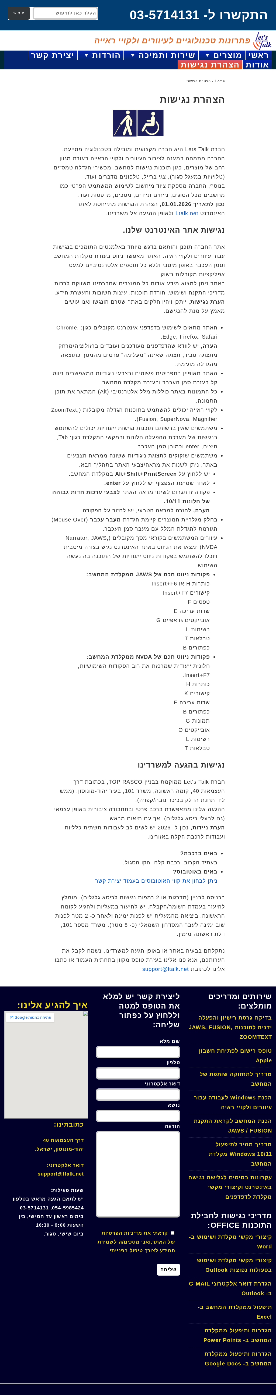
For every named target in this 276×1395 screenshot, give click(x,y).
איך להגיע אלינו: (52, 1005)
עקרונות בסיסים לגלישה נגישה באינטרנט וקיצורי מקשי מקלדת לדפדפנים (230, 1187)
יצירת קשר (52, 55)
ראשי (258, 55)
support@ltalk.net (165, 969)
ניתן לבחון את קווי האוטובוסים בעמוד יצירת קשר (156, 881)
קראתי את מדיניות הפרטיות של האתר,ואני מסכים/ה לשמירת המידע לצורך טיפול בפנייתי (136, 1241)
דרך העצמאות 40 (63, 1140)
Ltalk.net (186, 213)
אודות (257, 64)
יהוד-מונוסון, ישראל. (59, 1149)
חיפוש (19, 13)
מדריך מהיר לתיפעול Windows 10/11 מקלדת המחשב (240, 1154)
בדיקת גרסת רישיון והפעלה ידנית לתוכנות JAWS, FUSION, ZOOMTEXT (230, 1027)
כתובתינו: (69, 1124)
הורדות (106, 55)
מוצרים (227, 55)
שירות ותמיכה (167, 55)
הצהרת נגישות (210, 64)
